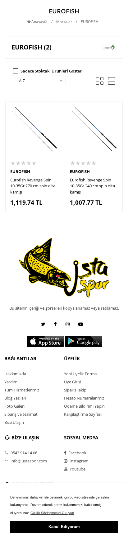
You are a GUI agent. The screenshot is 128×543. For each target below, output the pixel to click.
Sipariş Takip (75, 389)
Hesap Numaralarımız (84, 398)
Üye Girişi (72, 381)
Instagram (79, 460)
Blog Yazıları (15, 398)
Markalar (64, 21)
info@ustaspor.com (28, 460)
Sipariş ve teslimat (21, 414)
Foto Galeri (14, 406)
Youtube (77, 468)
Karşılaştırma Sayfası (83, 414)
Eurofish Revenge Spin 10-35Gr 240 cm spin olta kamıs (92, 186)
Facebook (76, 452)
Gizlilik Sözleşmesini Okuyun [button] (52, 513)
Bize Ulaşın (14, 422)
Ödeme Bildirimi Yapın (84, 406)
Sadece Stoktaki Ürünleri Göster (51, 71)
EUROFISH (20, 171)
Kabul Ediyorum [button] (64, 526)
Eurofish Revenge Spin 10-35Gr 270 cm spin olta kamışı (32, 186)
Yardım (10, 381)
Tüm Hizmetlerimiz (21, 389)
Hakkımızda (15, 373)
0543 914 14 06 (23, 452)
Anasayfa (39, 21)
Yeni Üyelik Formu (80, 373)
